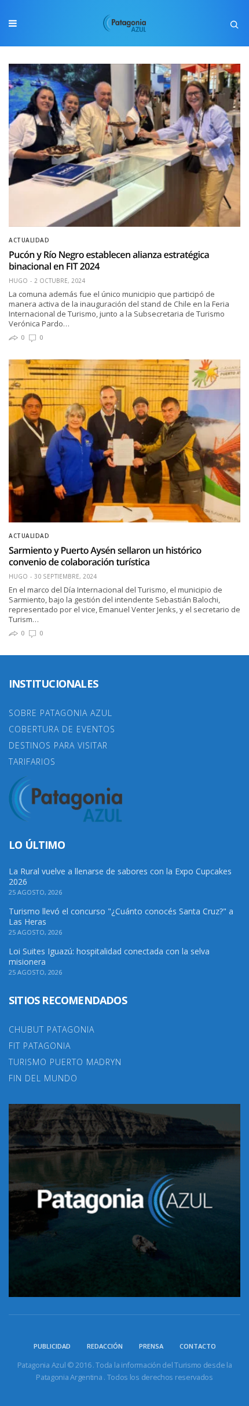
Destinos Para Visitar (58, 745)
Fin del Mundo (43, 1078)
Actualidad (29, 240)
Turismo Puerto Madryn (65, 1061)
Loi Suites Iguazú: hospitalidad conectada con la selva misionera (109, 956)
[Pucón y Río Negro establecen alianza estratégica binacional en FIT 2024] (124, 145)
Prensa (151, 1346)
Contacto (198, 1346)
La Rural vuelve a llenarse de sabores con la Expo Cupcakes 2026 (120, 876)
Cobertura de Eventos (62, 729)
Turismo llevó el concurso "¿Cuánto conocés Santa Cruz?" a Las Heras (121, 916)
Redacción (105, 1346)
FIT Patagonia (40, 1045)
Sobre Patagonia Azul (60, 712)
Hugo (18, 281)
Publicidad (52, 1346)
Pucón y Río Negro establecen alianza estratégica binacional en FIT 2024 (109, 260)
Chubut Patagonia (51, 1029)
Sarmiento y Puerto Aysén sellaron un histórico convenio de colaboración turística (105, 556)
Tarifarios (32, 761)
